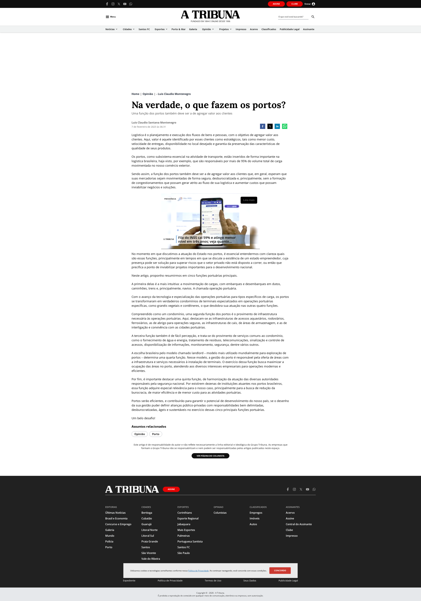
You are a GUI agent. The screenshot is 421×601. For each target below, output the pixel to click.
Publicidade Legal (288, 580)
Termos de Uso (213, 580)
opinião (139, 434)
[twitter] (270, 127)
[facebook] (262, 127)
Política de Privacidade (198, 570)
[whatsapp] (284, 127)
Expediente (129, 580)
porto (155, 434)
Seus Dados (249, 580)
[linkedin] (277, 127)
